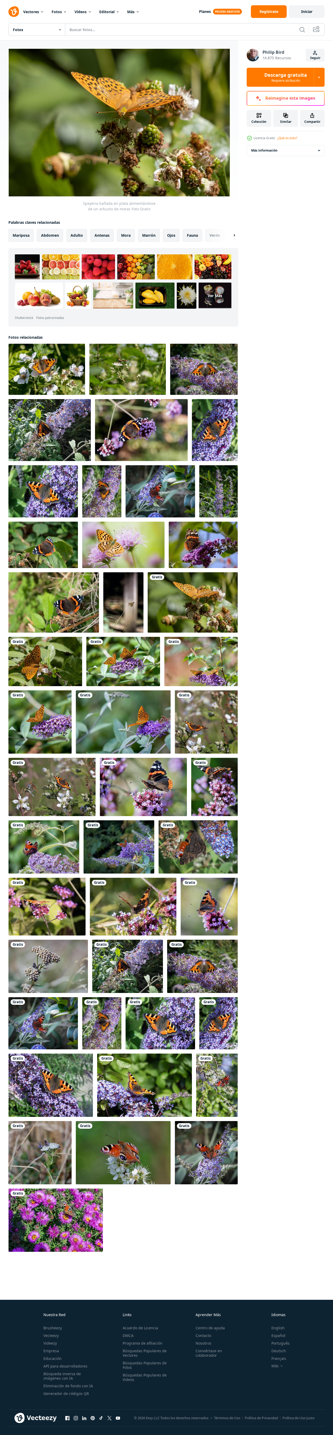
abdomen (50, 235)
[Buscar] (302, 29)
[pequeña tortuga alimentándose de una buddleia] (127, 966)
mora (126, 235)
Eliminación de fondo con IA (68, 1385)
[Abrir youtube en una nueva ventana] (118, 1418)
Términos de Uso (227, 1417)
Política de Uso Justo (298, 1417)
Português (280, 1343)
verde (215, 235)
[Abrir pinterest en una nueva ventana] (93, 1418)
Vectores (31, 11)
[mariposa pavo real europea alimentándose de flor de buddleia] (43, 847)
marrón (149, 235)
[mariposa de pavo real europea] (118, 847)
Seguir (315, 58)
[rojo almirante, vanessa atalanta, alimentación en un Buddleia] (203, 545)
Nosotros (203, 1343)
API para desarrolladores (65, 1366)
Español (278, 1335)
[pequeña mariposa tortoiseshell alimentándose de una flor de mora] (206, 722)
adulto (77, 235)
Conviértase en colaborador (209, 1353)
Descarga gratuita (285, 77)
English (278, 1327)
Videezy (50, 1343)
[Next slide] (229, 235)
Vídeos (80, 11)
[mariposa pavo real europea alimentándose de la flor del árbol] (217, 1085)
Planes (205, 11)
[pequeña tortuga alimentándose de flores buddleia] (133, 906)
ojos (171, 235)
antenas (102, 235)
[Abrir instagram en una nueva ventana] (76, 1418)
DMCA (128, 1335)
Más (131, 11)
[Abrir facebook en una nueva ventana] (67, 1418)
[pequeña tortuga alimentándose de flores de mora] (46, 369)
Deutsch (278, 1350)
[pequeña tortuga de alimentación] (160, 1023)
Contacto (203, 1335)
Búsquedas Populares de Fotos (145, 1365)
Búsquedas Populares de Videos (145, 1377)
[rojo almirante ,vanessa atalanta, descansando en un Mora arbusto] (43, 545)
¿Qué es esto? (287, 138)
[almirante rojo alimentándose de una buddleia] (143, 787)
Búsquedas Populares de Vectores (145, 1353)
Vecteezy (51, 1335)
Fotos (57, 11)
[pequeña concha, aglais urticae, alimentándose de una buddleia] (204, 369)
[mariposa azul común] (48, 966)
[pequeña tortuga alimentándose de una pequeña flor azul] (47, 906)
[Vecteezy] (13, 11)
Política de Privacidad (261, 1417)
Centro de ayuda (210, 1327)
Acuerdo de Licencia (140, 1327)
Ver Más (215, 295)
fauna (192, 235)
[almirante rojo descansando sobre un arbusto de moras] (53, 602)
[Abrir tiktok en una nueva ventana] (101, 1418)
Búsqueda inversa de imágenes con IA (62, 1376)
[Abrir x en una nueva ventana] (109, 1418)
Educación (52, 1358)
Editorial (107, 11)
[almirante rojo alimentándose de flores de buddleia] (141, 430)
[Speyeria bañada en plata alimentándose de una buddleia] (123, 661)
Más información (264, 150)
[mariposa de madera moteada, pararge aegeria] (123, 602)
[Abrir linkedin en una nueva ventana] (84, 1418)
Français (278, 1358)
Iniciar (306, 11)
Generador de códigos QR (66, 1393)
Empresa (51, 1350)
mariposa (21, 235)
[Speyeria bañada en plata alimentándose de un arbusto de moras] (193, 602)
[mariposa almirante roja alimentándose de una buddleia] (214, 787)
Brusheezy (52, 1327)
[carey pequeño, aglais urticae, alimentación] (43, 491)
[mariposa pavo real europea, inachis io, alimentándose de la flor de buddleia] (160, 491)
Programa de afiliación (142, 1343)
